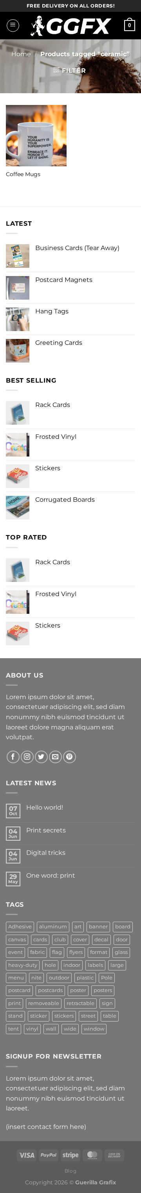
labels (95, 965)
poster (78, 990)
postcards (50, 990)
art (77, 927)
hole (50, 965)
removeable (43, 1003)
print (14, 1003)
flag (57, 952)
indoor (71, 965)
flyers (76, 952)
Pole (106, 978)
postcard (19, 990)
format (98, 952)
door (122, 940)
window (94, 1029)
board (122, 927)
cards (40, 940)
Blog (70, 1171)
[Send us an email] (55, 757)
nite (36, 978)
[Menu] (13, 25)
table (109, 1016)
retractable (80, 1003)
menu (16, 978)
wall (51, 1029)
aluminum (53, 927)
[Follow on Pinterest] (69, 757)
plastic (85, 978)
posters (103, 990)
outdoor (59, 978)
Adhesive (20, 927)
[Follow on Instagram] (27, 757)
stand (15, 1016)
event (15, 952)
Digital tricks (45, 852)
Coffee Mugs (23, 174)
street (88, 1016)
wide (70, 1029)
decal (101, 940)
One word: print (50, 875)
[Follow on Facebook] (13, 757)
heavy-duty (22, 965)
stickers (64, 1016)
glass (121, 952)
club (60, 940)
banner (98, 927)
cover (80, 940)
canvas (17, 940)
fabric (37, 952)
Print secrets (46, 830)
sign (107, 1003)
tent (13, 1029)
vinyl (32, 1029)
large (117, 965)
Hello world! (44, 807)
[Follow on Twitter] (41, 757)
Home (21, 54)
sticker (38, 1016)
